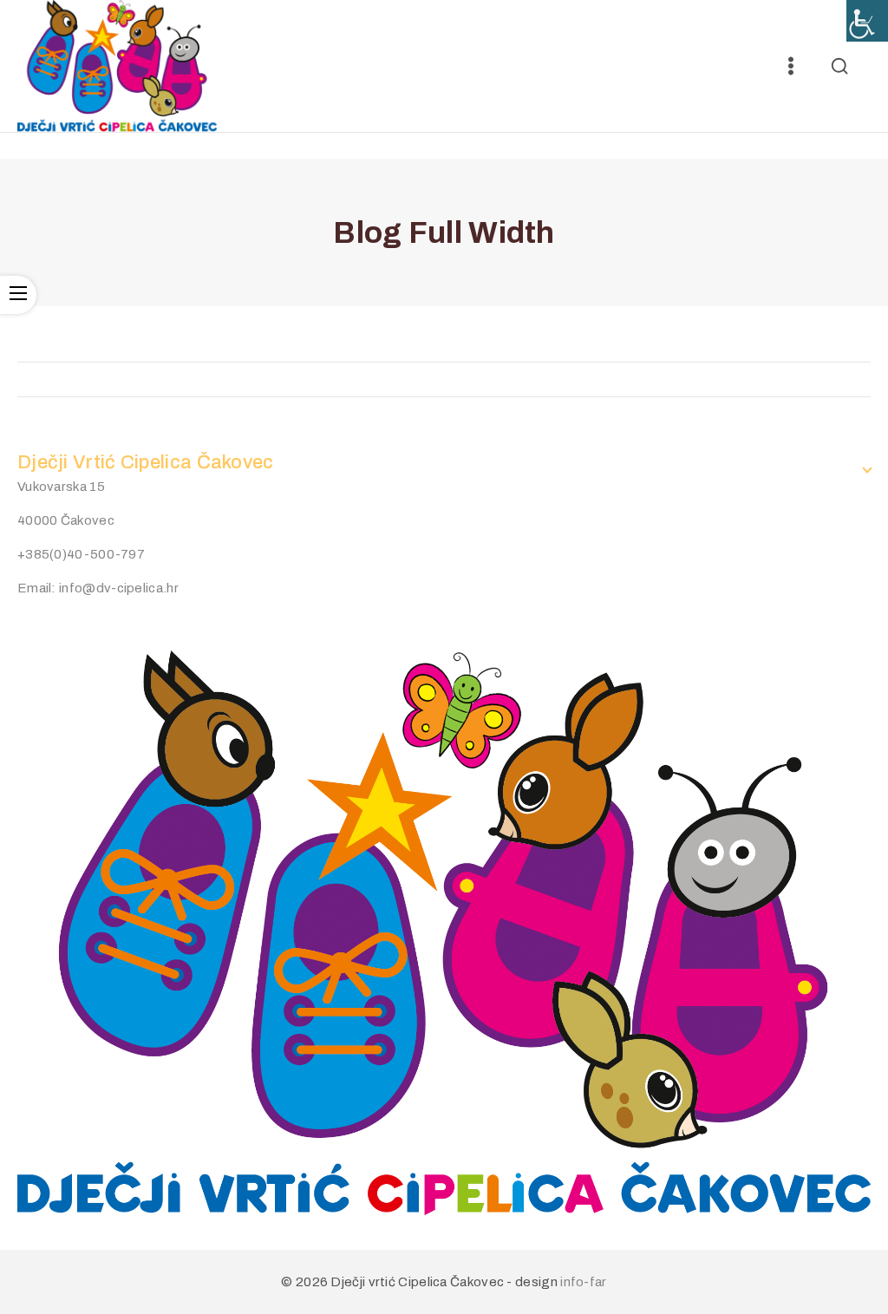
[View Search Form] (839, 65)
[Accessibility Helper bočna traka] (867, 21)
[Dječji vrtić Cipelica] (117, 66)
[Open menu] (790, 66)
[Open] (18, 295)
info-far (583, 1282)
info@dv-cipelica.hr (119, 588)
